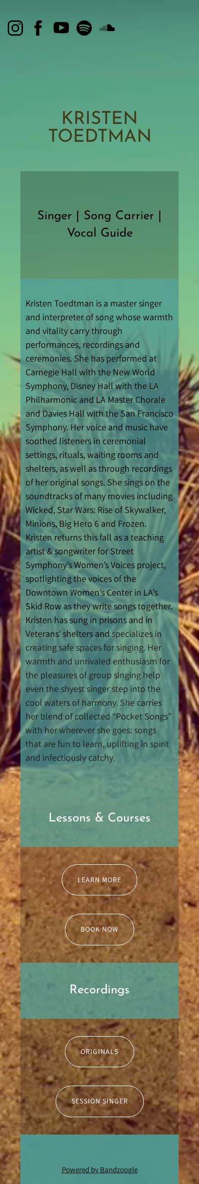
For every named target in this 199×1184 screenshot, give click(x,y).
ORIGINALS (99, 1051)
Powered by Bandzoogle (100, 1169)
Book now (99, 929)
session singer (99, 1100)
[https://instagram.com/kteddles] (15, 28)
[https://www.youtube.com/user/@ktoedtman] (61, 28)
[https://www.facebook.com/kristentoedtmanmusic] (38, 28)
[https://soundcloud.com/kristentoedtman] (107, 28)
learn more (99, 879)
